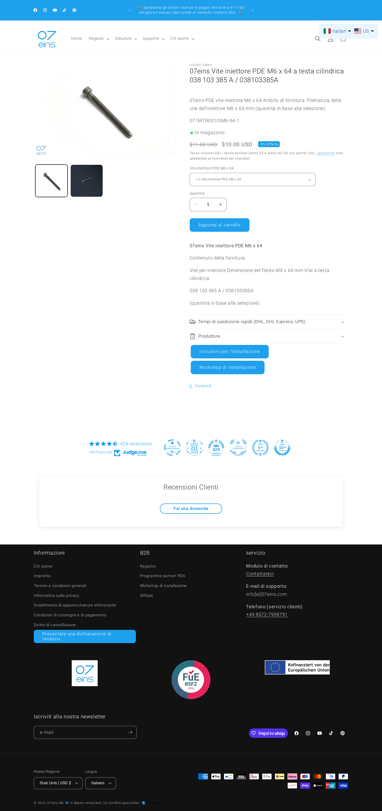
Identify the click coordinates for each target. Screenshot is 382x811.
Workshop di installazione (227, 367)
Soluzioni (123, 38)
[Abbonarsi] (130, 732)
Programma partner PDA (162, 576)
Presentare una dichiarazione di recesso (76, 636)
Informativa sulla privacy (56, 595)
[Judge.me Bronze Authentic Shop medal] (238, 447)
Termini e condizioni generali (60, 585)
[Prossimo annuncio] (252, 10)
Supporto (151, 38)
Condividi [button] (203, 386)
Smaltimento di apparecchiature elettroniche (75, 605)
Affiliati (146, 595)
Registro (148, 566)
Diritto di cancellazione (55, 625)
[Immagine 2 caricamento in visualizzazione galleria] (86, 181)
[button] (98, 39)
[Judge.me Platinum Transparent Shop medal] (172, 447)
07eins (52, 803)
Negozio (96, 38)
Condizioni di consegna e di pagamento (70, 615)
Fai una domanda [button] (191, 508)
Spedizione (326, 153)
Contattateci (260, 573)
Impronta (42, 576)
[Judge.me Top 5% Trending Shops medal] (260, 447)
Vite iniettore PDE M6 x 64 (212, 168)
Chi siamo (179, 38)
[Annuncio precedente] (129, 10)
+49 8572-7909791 (267, 614)
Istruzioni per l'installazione (229, 351)
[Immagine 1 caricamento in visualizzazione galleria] (51, 181)
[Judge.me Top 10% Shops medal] (282, 447)
